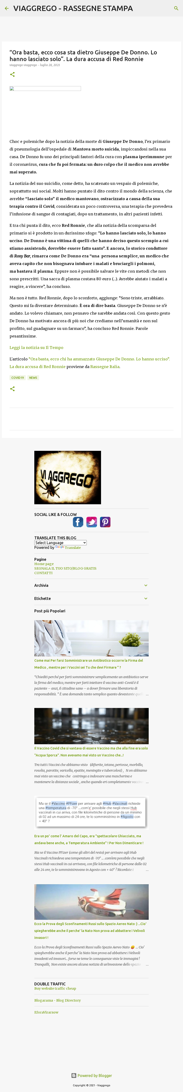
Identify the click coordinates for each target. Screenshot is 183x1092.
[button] (12, 75)
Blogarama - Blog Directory (57, 1000)
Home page (44, 564)
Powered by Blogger (94, 1075)
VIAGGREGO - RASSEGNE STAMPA (73, 8)
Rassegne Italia (104, 366)
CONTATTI (43, 573)
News (33, 377)
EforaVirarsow (46, 1012)
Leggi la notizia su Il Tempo (36, 347)
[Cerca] (176, 8)
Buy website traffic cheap (55, 988)
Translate (73, 548)
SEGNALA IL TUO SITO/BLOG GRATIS (65, 568)
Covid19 (17, 377)
